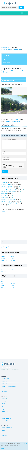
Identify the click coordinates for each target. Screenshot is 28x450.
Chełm (12, 269)
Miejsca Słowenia (6, 49)
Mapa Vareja (6, 55)
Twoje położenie (6, 421)
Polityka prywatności (7, 427)
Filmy (3, 401)
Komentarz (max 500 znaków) (10, 139)
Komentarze (5, 411)
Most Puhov (4, 197)
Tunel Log (4, 182)
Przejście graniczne (6, 184)
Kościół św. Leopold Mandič (8, 199)
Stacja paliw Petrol (6, 188)
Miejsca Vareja (17, 49)
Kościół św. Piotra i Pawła (8, 192)
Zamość (3, 271)
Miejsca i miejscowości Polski (9, 246)
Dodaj (4, 171)
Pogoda (4, 409)
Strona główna (5, 47)
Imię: (4, 151)
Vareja (16, 119)
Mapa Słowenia (16, 121)
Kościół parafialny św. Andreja (9, 203)
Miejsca (3, 403)
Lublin (3, 269)
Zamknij (25, 443)
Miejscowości (5, 391)
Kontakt (4, 433)
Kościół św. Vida (5, 201)
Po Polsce (4, 381)
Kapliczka (3, 195)
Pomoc (3, 430)
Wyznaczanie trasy (6, 418)
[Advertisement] (14, 31)
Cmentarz (4, 193)
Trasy (3, 406)
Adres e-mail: (6, 157)
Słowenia (8, 121)
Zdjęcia (3, 398)
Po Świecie (4, 383)
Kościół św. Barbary (6, 186)
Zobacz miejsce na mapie (8, 78)
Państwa (4, 389)
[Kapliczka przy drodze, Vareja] (14, 104)
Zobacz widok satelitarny (8, 80)
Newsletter (4, 435)
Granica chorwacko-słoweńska (9, 190)
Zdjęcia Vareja (6, 62)
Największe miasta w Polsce (9, 386)
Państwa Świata (5, 248)
